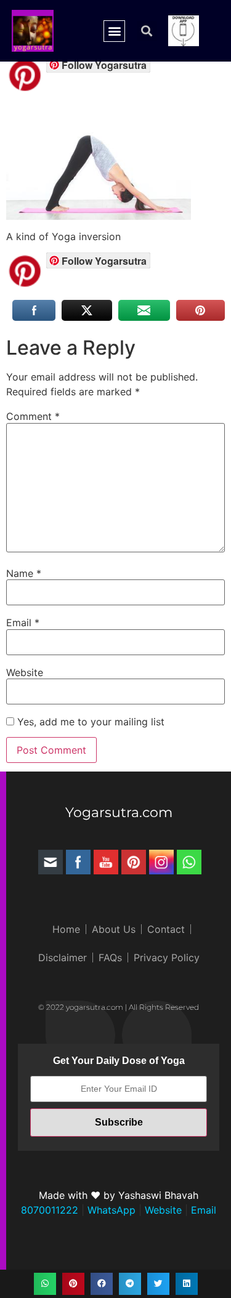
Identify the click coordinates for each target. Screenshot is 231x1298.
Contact (166, 929)
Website (24, 672)
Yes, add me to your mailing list (89, 722)
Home (66, 929)
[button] (114, 31)
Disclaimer (62, 957)
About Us (114, 929)
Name (23, 573)
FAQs (110, 957)
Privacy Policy (167, 957)
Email (22, 622)
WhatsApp (110, 1210)
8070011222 (49, 1210)
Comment (33, 416)
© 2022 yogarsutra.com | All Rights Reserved (118, 1007)
